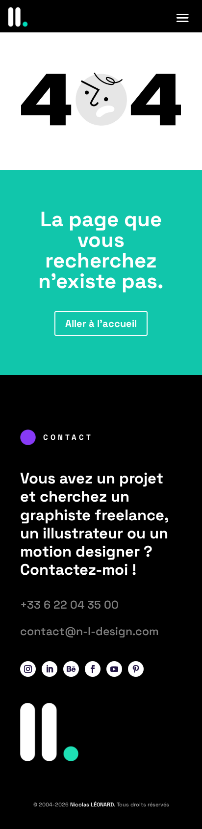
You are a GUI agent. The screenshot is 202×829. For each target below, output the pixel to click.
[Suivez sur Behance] (71, 669)
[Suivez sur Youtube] (114, 669)
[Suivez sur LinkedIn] (49, 669)
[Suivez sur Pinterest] (136, 669)
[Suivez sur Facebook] (93, 669)
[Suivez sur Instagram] (28, 669)
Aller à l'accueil (101, 323)
